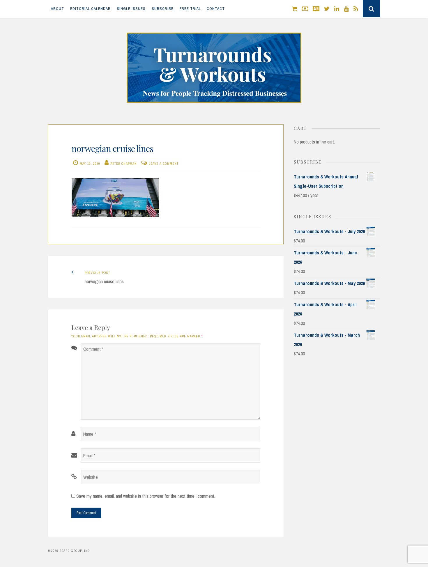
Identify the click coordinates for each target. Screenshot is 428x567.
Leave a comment (163, 164)
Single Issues (131, 8)
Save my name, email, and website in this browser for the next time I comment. (145, 496)
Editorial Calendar (90, 8)
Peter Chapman (123, 164)
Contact (216, 8)
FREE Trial (190, 8)
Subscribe (163, 8)
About (57, 8)
